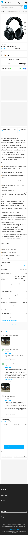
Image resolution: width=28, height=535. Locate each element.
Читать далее (8, 379)
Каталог (3, 489)
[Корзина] (26, 3)
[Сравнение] (16, 3)
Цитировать (12, 359)
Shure (25, 265)
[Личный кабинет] (22, 3)
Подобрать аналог (14, 59)
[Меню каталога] (25, 7)
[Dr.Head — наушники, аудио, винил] (6, 2)
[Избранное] (19, 3)
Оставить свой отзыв (21, 331)
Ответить (7, 359)
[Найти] (21, 7)
